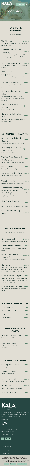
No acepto (12, 463)
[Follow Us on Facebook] (6, 439)
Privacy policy (7, 453)
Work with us (7, 446)
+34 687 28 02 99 (8, 434)
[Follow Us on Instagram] (2, 439)
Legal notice (6, 450)
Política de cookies (21, 463)
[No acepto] (28, 460)
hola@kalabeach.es (8, 431)
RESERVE (20, 4)
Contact (5, 444)
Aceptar (6, 463)
